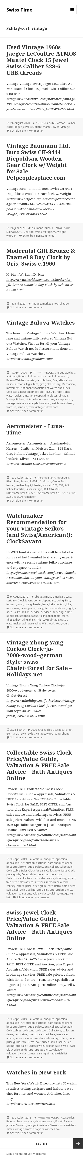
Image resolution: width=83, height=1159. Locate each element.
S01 (55, 485)
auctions (41, 863)
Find (67, 600)
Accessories (67, 1117)
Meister (36, 485)
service (35, 612)
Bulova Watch (60, 376)
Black (9, 481)
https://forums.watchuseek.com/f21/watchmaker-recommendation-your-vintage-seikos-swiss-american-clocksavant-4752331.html (41, 577)
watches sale (53, 1129)
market (46, 303)
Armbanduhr (61, 477)
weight (61, 232)
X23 (58, 493)
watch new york (34, 1129)
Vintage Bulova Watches (40, 322)
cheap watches (25, 1121)
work (52, 623)
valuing (53, 893)
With (44, 623)
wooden (11, 235)
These (10, 619)
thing (25, 619)
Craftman (45, 481)
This (39, 619)
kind (62, 604)
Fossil (59, 1121)
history (56, 384)
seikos (25, 612)
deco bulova (44, 380)
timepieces (51, 395)
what (38, 623)
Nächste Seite (78, 1143)
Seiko (17, 612)
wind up (22, 407)
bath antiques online (60, 863)
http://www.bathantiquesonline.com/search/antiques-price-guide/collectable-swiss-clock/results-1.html (41, 840)
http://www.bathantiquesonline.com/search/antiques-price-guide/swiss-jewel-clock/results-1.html (41, 1000)
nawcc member (29, 392)
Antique (36, 303)
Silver (29, 489)
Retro (57, 886)
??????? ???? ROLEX (43, 372)
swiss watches (67, 1125)
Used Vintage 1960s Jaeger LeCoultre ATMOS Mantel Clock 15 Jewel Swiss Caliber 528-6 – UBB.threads (41, 59)
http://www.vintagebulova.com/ (29, 359)
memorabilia (54, 882)
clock (9, 127)
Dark (64, 481)
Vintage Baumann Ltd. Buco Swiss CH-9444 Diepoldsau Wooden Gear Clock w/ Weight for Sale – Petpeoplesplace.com (38, 161)
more (9, 608)
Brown (25, 481)
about (38, 596)
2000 (34, 730)
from (20, 604)
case (68, 596)
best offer (12, 867)
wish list (62, 1053)
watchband (66, 403)
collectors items (30, 878)
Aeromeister (45, 477)
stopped (24, 616)
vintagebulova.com (38, 403)
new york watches (38, 1125)
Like (68, 604)
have (45, 604)
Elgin (29, 384)
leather (20, 485)
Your (58, 623)
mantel (47, 127)
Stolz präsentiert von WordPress (26, 1154)
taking (43, 616)
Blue (16, 481)
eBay (62, 380)
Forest (68, 730)
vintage (65, 127)
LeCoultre (36, 127)
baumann (37, 228)
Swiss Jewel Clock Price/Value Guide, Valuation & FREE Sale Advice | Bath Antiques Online (39, 925)
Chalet (42, 730)
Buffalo (34, 481)
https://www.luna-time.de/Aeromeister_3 (36, 464)
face (35, 384)
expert (72, 878)
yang (58, 733)
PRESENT (50, 392)
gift (42, 384)
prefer (32, 608)
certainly (11, 600)
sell (16, 890)
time (25, 395)
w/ (54, 232)
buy (46, 867)
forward (11, 604)
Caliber (71, 123)
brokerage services (31, 867)
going (28, 604)
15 (37, 123)
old (42, 392)
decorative (47, 878)
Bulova (22, 376)
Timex (10, 1129)
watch (55, 403)
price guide (40, 886)
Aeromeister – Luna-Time (35, 429)
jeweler (10, 1125)
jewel (26, 127)
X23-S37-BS (69, 493)
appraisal (61, 859)
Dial (55, 380)
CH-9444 (57, 228)
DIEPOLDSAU (14, 232)
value (36, 893)
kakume (54, 604)
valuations (25, 893)
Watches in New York (36, 1072)
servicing (58, 612)
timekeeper (36, 395)
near (16, 608)
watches (11, 407)
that (50, 616)
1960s (44, 123)
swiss (56, 127)
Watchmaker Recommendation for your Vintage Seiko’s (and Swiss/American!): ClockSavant (39, 528)
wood (49, 733)
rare (59, 392)
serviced (46, 612)
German (11, 733)
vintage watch (64, 399)
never (24, 608)
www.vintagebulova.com (43, 407)
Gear (26, 232)
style (24, 733)
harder (37, 604)
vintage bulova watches (40, 399)
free (8, 882)
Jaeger (17, 127)
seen (9, 612)
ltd (32, 232)
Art (22, 863)
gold (48, 384)
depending (48, 600)
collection (57, 874)
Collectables (29, 874)
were (31, 623)
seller (23, 890)
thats (57, 616)
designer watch (44, 1121)
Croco (56, 481)
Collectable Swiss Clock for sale (25, 870)
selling (31, 890)
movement (12, 388)
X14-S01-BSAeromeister (40, 493)
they (17, 619)
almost (47, 596)
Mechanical (68, 384)
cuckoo (58, 730)
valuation (11, 893)
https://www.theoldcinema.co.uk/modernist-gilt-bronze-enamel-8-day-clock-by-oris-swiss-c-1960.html (40, 284)
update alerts (64, 890)
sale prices (69, 886)
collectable (66, 867)
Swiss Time (19, 9)
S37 (61, 485)
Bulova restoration (39, 376)
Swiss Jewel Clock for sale (44, 1046)
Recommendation (55, 608)
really (40, 608)
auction (30, 863)
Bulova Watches (16, 380)
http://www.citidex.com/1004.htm (30, 1103)
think (32, 619)
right (70, 608)
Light (28, 485)
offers (20, 886)
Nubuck (47, 485)
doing (60, 600)
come (37, 600)
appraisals (13, 863)
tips (52, 890)
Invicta (68, 1121)
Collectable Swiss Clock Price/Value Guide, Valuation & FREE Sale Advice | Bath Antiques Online (39, 765)
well (24, 623)
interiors (39, 882)
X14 (45, 489)
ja (18, 733)
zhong (66, 733)
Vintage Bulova (15, 399)
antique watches (65, 372)
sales (9, 890)
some (68, 612)
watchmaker (13, 623)
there (65, 616)
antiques (11, 376)
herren (10, 485)
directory (60, 878)
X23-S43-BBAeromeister (21, 497)
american (58, 596)
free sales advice (23, 882)
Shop (55, 303)
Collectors (12, 878)
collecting (44, 874)
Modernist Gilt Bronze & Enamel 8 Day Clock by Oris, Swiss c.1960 (40, 257)
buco (47, 228)
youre (65, 623)
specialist (12, 616)
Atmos (61, 123)
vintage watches (16, 403)
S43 (66, 485)
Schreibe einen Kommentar (26, 130)
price (28, 886)
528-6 (52, 123)
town (46, 619)
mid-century (51, 1038)
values (44, 893)
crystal (31, 380)
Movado (21, 1125)
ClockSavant (25, 600)
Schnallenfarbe (15, 489)
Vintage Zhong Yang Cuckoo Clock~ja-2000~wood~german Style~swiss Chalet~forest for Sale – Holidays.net (39, 658)
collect (54, 867)
